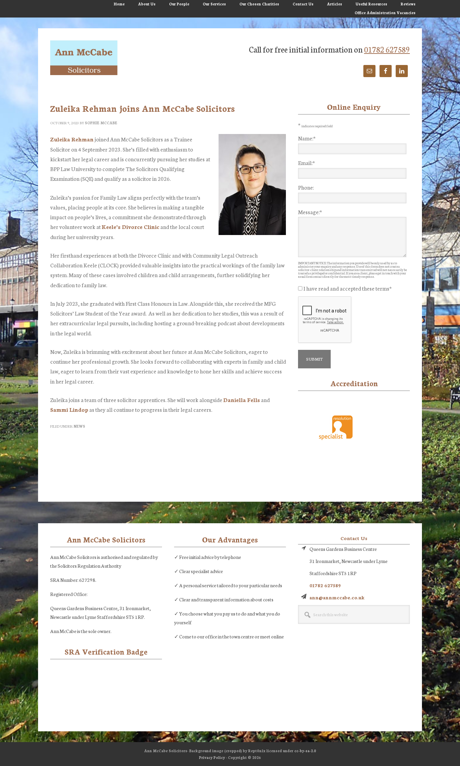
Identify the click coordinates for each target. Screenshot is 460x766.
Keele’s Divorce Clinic (130, 226)
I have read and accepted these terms (347, 288)
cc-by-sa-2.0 (305, 750)
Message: (310, 211)
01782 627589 (387, 49)
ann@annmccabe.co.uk (336, 597)
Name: (307, 138)
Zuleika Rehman (72, 139)
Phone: (306, 187)
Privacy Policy (212, 757)
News (79, 426)
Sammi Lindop (69, 409)
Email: (306, 162)
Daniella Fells (241, 399)
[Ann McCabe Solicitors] (84, 58)
